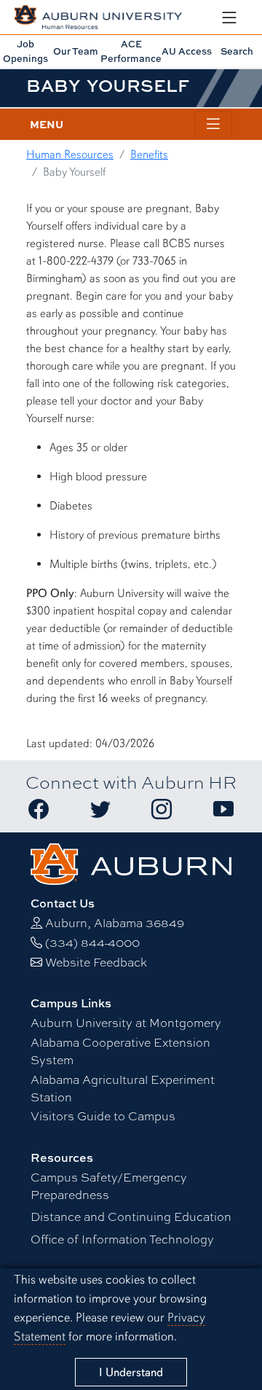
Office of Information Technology (122, 1238)
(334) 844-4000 (92, 942)
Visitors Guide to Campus (103, 1115)
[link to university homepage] (131, 862)
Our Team (75, 51)
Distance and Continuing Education (131, 1216)
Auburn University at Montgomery (126, 1022)
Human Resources (70, 154)
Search (237, 51)
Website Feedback (96, 961)
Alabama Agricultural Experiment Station (123, 1088)
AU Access (187, 51)
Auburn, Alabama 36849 (114, 922)
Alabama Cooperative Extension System (120, 1051)
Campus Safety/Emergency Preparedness (109, 1185)
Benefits (149, 154)
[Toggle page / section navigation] (213, 124)
